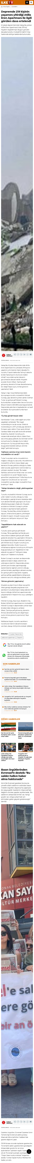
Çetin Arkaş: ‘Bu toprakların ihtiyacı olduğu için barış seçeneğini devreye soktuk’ (17, 688)
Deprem (19, 637)
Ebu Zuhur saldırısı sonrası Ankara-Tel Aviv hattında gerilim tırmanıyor (17, 708)
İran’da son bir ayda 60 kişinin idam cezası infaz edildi (16, 671)
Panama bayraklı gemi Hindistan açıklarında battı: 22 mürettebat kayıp (17, 679)
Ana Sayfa (6, 6)
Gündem (14, 6)
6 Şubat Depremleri (16, 634)
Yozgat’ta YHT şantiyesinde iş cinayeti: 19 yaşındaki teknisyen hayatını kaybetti (17, 699)
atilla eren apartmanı (8, 637)
